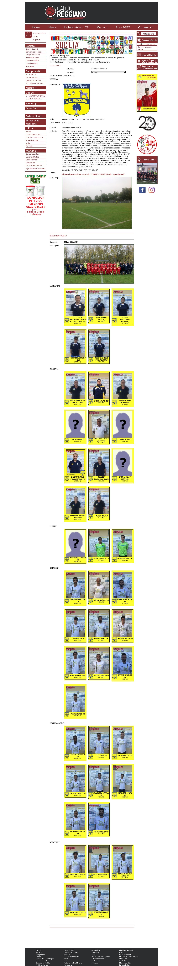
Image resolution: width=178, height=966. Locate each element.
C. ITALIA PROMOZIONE (35, 96)
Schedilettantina (32, 154)
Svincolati (30, 66)
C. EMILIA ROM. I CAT (34, 99)
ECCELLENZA (31, 74)
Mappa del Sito (125, 963)
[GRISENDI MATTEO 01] (122, 635)
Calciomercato (32, 63)
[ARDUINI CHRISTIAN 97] (75, 597)
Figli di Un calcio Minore (73, 963)
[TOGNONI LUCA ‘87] (99, 829)
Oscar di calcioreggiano (101, 957)
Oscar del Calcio (32, 157)
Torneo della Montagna (32, 122)
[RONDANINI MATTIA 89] (75, 829)
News (52, 27)
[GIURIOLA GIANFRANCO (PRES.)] (99, 475)
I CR (30, 128)
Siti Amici (29, 146)
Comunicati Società (34, 52)
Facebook (95, 952)
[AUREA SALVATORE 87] (75, 871)
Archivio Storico (34, 116)
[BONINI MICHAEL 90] (99, 597)
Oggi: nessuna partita (146, 44)
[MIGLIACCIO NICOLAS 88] (99, 791)
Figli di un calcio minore (35, 168)
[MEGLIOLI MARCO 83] (75, 791)
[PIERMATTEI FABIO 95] (75, 910)
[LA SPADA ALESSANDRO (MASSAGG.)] (122, 315)
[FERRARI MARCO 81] (99, 635)
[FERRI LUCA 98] (99, 752)
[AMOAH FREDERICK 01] (75, 752)
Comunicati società (71, 952)
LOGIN (35, 36)
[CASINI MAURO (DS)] (99, 398)
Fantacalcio (30, 162)
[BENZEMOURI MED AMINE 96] (122, 871)
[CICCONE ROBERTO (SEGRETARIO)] (122, 398)
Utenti (121, 952)
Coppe (30, 92)
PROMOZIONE (31, 77)
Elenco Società (32, 49)
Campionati (33, 71)
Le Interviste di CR (76, 27)
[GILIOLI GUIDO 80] (122, 752)
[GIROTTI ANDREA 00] (99, 555)
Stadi (93, 954)
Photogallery (68, 965)
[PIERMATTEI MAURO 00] (122, 791)
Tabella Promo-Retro (72, 957)
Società (30, 45)
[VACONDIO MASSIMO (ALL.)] (75, 356)
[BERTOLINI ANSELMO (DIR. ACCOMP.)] (75, 398)
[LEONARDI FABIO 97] (122, 555)
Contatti (122, 961)
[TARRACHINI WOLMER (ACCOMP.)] (75, 513)
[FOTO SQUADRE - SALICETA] (147, 183)
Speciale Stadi (32, 159)
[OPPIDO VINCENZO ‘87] (122, 673)
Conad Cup (31, 108)
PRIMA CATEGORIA (33, 80)
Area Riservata (32, 140)
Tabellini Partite (32, 57)
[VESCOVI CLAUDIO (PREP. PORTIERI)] (99, 356)
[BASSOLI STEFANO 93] (99, 871)
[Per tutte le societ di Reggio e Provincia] (35, 216)
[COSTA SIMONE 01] (75, 635)
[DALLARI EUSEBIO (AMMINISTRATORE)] (75, 475)
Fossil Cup (31, 103)
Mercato (102, 27)
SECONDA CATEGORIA (35, 83)
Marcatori (31, 87)
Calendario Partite (43, 963)
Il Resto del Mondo (34, 165)
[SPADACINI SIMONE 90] (99, 910)
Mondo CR (32, 151)
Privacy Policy (124, 965)
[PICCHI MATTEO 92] (75, 711)
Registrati (36, 40)
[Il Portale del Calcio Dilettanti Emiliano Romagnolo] (66, 21)
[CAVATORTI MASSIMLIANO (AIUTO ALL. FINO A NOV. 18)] (75, 315)
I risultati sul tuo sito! (34, 137)
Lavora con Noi (125, 954)
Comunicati (145, 27)
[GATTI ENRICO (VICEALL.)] (99, 315)
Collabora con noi (33, 134)
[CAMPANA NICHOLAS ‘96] (122, 597)
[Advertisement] (36, 239)
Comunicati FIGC (32, 60)
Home (36, 27)
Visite (28, 143)
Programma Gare (33, 54)
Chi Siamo (123, 959)
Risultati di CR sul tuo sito (128, 957)
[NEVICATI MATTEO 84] (99, 673)
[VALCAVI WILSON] (99, 513)
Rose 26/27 (123, 27)
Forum (28, 131)
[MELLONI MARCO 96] (75, 673)
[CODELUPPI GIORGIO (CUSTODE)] (99, 436)
